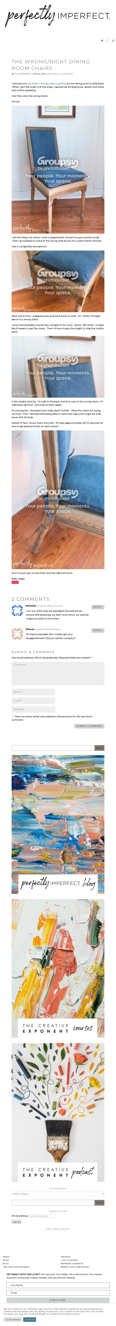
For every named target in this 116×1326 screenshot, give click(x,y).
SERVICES (66, 1257)
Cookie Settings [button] (12, 1319)
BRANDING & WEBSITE (72, 1264)
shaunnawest (23, 74)
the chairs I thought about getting (46, 83)
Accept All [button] (29, 1319)
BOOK (6, 1260)
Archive (52, 74)
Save (16, 582)
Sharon (30, 629)
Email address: (20, 1216)
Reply (97, 607)
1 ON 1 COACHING (69, 1260)
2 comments (66, 74)
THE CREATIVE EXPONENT (16, 1267)
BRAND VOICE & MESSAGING (75, 1267)
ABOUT (6, 1257)
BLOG (6, 1264)
